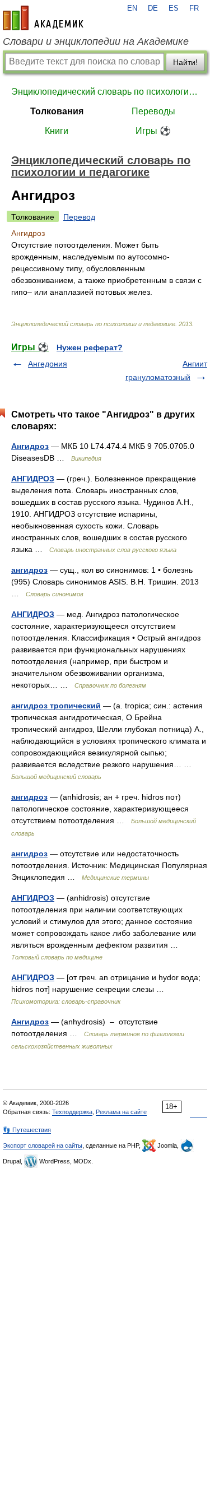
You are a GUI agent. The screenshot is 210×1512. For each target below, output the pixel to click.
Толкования (56, 111)
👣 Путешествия (27, 1129)
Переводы (153, 111)
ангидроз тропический (56, 705)
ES (174, 8)
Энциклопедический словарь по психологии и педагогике (105, 91)
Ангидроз (30, 446)
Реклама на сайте (121, 1112)
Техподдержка (72, 1112)
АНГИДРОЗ (32, 478)
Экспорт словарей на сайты (42, 1145)
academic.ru (43, 18)
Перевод (79, 216)
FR (194, 8)
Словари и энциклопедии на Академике (96, 41)
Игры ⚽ (153, 131)
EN (132, 8)
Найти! (185, 62)
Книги (56, 131)
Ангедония (47, 363)
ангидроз (29, 569)
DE (153, 8)
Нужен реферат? (90, 347)
